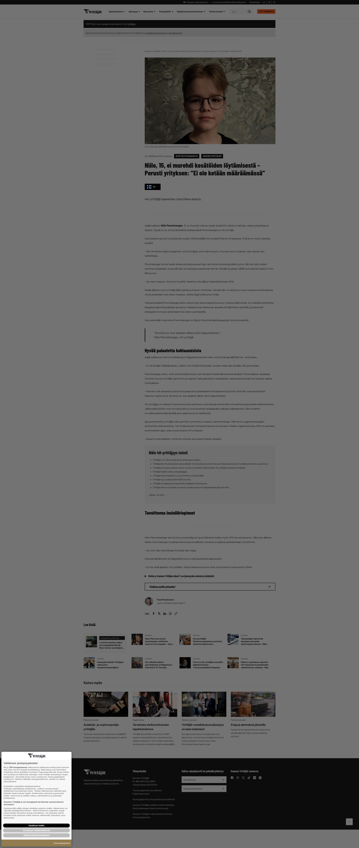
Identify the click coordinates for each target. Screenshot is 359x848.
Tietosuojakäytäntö (61, 843)
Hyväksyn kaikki (36, 825)
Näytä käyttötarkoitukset (37, 835)
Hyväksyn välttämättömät (36, 830)
